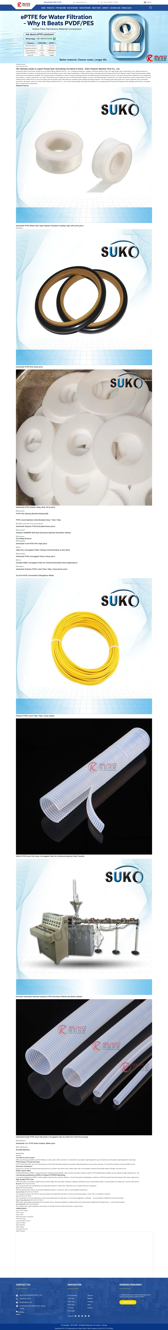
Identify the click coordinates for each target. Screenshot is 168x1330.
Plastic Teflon (82, 1328)
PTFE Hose (71, 1305)
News (89, 1305)
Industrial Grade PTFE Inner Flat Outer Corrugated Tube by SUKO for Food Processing (52, 1137)
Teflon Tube (19, 1214)
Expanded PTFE (59, 1328)
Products (50, 8)
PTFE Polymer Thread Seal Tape (28, 1162)
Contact (105, 8)
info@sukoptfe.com (81, 2)
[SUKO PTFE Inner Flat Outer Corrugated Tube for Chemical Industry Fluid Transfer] (84, 786)
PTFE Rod (71, 1308)
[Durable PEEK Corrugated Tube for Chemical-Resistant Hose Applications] (18, 560)
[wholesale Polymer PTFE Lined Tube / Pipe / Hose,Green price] (20, 566)
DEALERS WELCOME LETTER (52, 2)
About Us (90, 1295)
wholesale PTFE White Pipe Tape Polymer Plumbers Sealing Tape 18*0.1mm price (50, 226)
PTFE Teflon (109, 1328)
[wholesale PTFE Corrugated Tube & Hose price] (20, 553)
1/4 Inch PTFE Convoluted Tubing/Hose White (35, 575)
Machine (90, 1298)
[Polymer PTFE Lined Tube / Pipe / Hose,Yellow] (84, 646)
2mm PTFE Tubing (22, 1210)
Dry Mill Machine (23, 1150)
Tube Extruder (85, 8)
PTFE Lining (20, 1212)
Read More (19, 228)
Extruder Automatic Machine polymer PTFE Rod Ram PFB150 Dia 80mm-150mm (49, 997)
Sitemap (104, 1325)
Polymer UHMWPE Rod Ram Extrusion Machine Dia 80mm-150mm (43, 533)
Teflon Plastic (20, 1227)
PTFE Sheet (71, 1311)
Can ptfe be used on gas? (25, 1157)
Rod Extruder (72, 8)
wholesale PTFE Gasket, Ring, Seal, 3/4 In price (35, 507)
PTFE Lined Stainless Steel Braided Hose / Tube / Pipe (38, 520)
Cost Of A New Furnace (23, 1221)
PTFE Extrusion (72, 1295)
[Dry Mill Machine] (22, 1147)
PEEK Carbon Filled (23, 1171)
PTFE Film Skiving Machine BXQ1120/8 (32, 514)
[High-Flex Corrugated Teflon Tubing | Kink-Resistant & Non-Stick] (18, 547)
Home (43, 8)
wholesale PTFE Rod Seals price (29, 367)
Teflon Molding (20, 1225)
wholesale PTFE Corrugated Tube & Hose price (35, 556)
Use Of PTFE (101, 1328)
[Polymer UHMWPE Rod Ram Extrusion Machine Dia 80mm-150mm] (20, 530)
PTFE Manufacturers (71, 1328)
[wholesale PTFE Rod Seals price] (84, 297)
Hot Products (97, 1325)
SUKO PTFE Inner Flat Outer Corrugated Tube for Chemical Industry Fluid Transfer (50, 856)
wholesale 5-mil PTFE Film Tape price (31, 544)
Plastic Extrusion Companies (24, 1216)
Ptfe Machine (61, 8)
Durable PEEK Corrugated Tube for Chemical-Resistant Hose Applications (46, 563)
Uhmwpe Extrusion (22, 1229)
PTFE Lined (71, 1301)
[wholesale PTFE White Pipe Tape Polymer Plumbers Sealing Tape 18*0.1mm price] (84, 155)
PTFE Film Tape (21, 1218)
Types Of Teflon (21, 1223)
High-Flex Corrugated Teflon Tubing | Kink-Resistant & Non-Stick (43, 550)
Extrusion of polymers (24, 1166)
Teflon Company (92, 1328)
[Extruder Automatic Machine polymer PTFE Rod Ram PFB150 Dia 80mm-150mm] (84, 927)
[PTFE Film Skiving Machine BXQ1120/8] (20, 511)
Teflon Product (20, 1231)
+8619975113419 (25, 1298)
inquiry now (128, 1302)
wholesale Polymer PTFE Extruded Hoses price (35, 526)
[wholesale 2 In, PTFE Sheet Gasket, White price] (21, 1140)
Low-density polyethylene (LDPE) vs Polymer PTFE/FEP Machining (40, 1175)
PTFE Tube (71, 1298)
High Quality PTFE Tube (25, 1179)
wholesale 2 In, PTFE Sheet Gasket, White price (35, 1143)
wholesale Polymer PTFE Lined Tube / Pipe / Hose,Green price (41, 569)
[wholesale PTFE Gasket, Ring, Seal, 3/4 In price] (84, 437)
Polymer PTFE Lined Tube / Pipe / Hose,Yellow (35, 716)
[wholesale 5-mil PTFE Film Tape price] (20, 541)
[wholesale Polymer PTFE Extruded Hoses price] (29, 523)
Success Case (115, 8)
